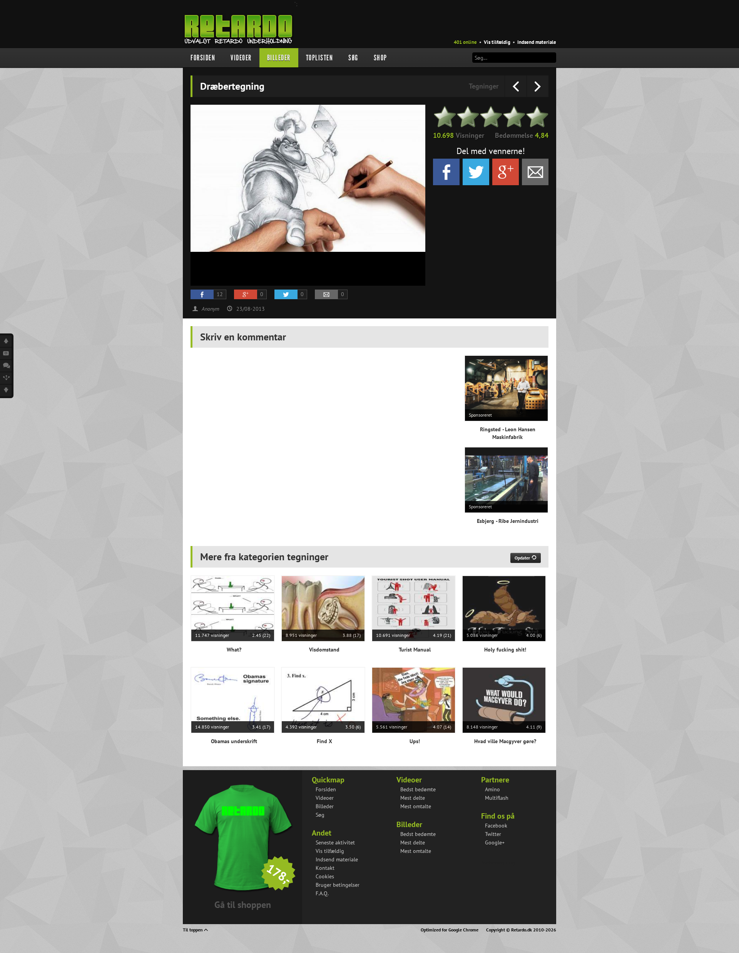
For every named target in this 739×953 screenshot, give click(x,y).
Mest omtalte (415, 806)
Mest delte (412, 797)
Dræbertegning (497, 862)
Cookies (325, 876)
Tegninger (483, 86)
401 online (465, 42)
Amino (492, 789)
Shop (380, 57)
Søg (353, 57)
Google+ (495, 842)
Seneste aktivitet (335, 842)
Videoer (241, 57)
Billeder (279, 57)
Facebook (496, 825)
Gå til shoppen (242, 905)
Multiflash (496, 797)
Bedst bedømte (418, 789)
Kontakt (325, 867)
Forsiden (203, 57)
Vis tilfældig (497, 42)
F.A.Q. (322, 893)
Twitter (493, 834)
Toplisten (319, 57)
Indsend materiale (536, 42)
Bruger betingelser (337, 884)
